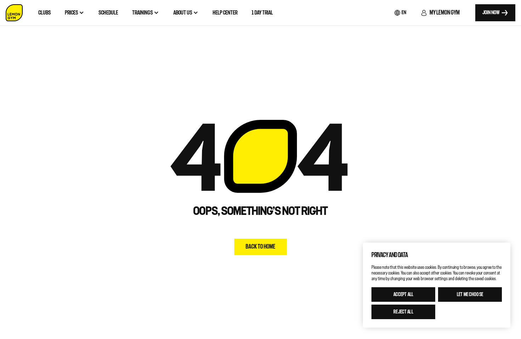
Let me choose (470, 294)
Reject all (403, 312)
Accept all (403, 294)
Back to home (260, 247)
